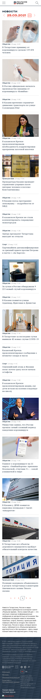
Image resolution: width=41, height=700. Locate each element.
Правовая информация (11, 678)
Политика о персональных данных (10, 681)
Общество (6, 44)
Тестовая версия (8, 692)
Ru (22, 671)
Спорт (4, 244)
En (26, 672)
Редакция (6, 672)
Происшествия (8, 179)
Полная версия (8, 690)
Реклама (5, 675)
